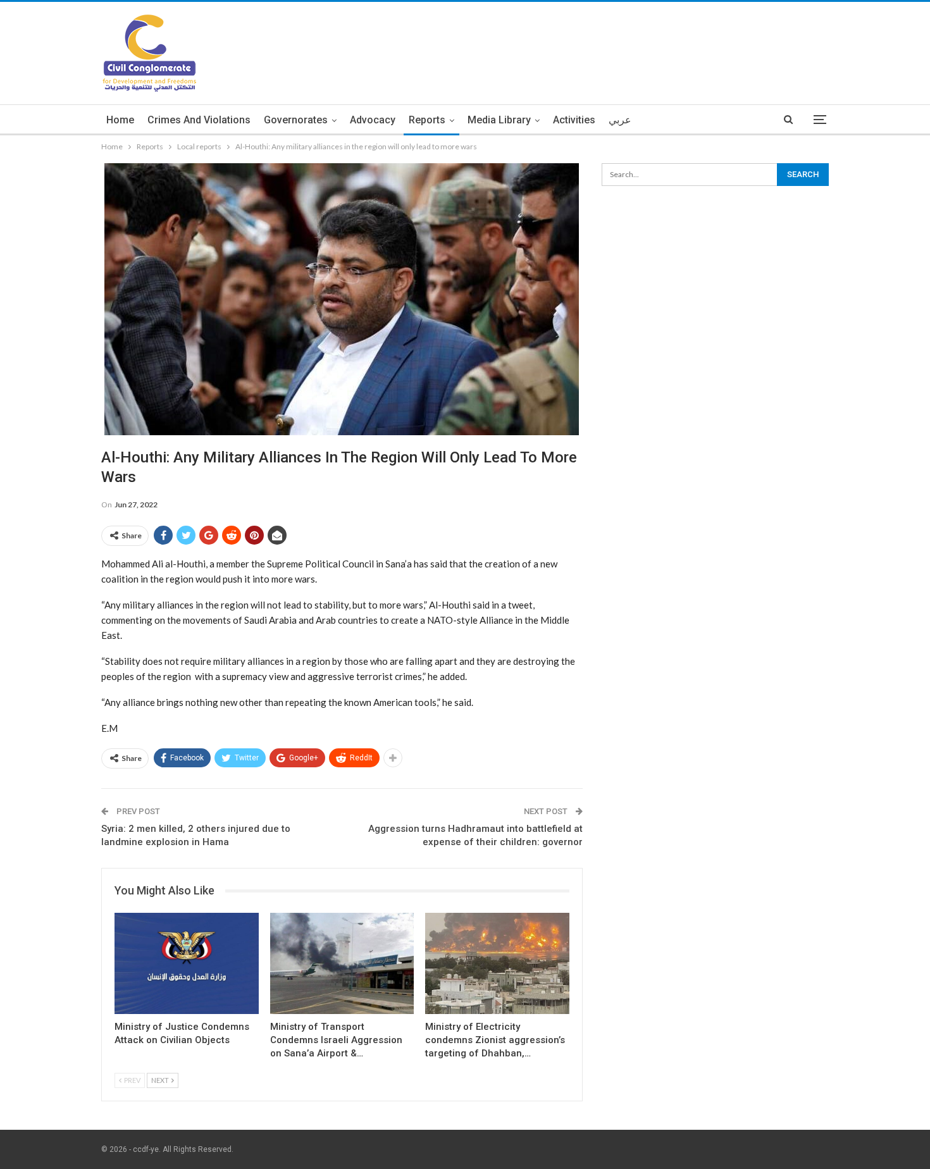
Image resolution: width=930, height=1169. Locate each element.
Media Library (499, 120)
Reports (427, 120)
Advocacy (372, 120)
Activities (574, 120)
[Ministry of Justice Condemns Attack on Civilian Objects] (187, 963)
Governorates (296, 120)
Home (120, 120)
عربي (620, 120)
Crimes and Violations (199, 120)
